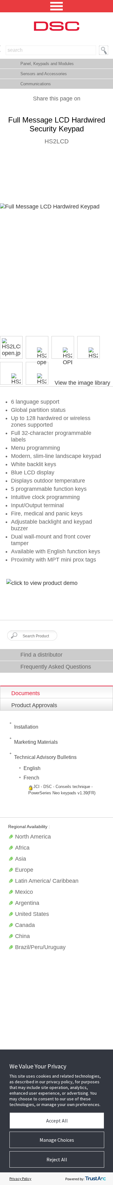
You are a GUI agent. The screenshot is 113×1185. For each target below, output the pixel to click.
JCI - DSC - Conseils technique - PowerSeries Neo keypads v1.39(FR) (61, 789)
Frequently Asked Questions (55, 667)
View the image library (82, 383)
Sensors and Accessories (43, 73)
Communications (35, 83)
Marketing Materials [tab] (36, 742)
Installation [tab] (26, 727)
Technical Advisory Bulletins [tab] (45, 757)
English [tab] (32, 768)
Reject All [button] (56, 1159)
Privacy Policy (20, 1178)
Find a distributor (41, 655)
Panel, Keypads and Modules (47, 63)
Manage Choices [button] (57, 1140)
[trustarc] (95, 1178)
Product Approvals (34, 705)
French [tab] (31, 777)
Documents (25, 693)
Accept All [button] (57, 1120)
